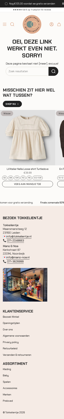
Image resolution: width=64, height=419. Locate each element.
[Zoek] (53, 71)
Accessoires (10, 388)
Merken (7, 394)
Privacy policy (11, 342)
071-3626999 (15, 261)
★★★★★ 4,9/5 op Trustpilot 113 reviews (32, 9)
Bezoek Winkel (11, 316)
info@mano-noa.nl (18, 257)
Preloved (8, 400)
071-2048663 (15, 240)
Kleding (7, 369)
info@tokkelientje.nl (18, 236)
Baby (6, 375)
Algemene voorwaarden (16, 335)
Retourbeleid (10, 348)
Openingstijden (11, 323)
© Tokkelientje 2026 (14, 412)
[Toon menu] (4, 24)
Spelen (7, 381)
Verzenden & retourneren (17, 354)
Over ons (8, 329)
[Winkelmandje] (59, 24)
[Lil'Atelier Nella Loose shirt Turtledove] (27, 137)
